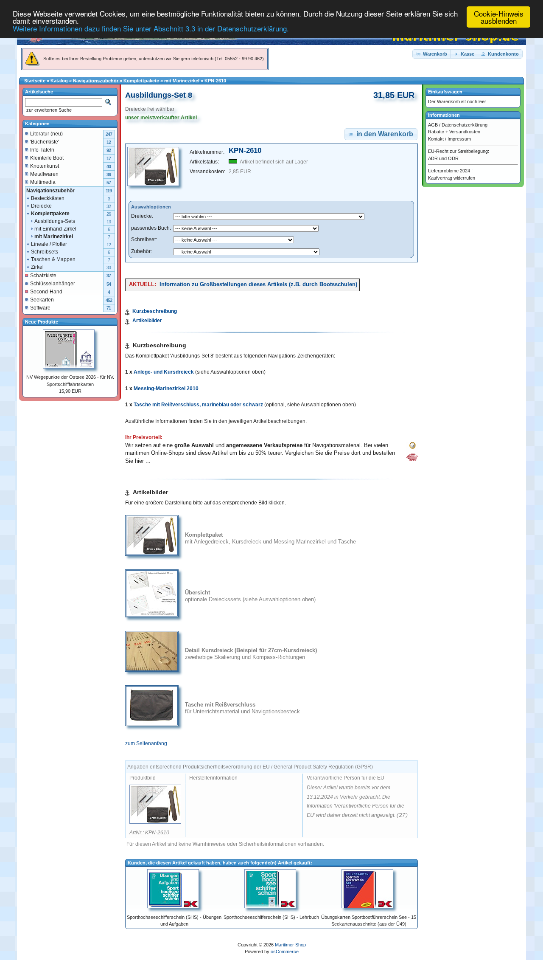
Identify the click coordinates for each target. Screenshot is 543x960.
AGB (433, 124)
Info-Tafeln (42, 150)
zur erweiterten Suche (48, 110)
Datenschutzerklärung (464, 124)
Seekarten (42, 300)
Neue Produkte (41, 321)
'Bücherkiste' (44, 142)
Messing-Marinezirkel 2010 (166, 388)
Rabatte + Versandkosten (454, 131)
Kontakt (436, 138)
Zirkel (37, 267)
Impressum (459, 138)
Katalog (59, 80)
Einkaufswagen (445, 91)
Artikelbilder (147, 321)
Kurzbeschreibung (154, 311)
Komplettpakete (141, 80)
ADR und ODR (443, 158)
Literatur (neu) (46, 134)
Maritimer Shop (290, 944)
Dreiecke (41, 206)
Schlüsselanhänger (52, 284)
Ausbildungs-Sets (54, 221)
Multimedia (43, 182)
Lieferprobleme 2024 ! (450, 170)
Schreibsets (44, 252)
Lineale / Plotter (49, 244)
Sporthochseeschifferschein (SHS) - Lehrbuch (271, 917)
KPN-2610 (215, 80)
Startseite (34, 80)
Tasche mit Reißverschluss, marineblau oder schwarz (198, 405)
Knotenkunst (44, 166)
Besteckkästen (47, 198)
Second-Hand (46, 292)
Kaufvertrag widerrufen (451, 177)
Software (40, 308)
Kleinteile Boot (47, 158)
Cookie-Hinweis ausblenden (498, 17)
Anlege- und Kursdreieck (164, 372)
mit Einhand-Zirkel (55, 229)
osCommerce (285, 951)
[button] (431, 54)
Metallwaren (44, 174)
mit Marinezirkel (181, 80)
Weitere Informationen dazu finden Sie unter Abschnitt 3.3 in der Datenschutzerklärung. (151, 28)
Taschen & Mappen (53, 259)
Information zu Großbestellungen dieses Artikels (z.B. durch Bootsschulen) (258, 284)
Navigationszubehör (95, 80)
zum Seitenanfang (146, 743)
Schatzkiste (43, 276)
